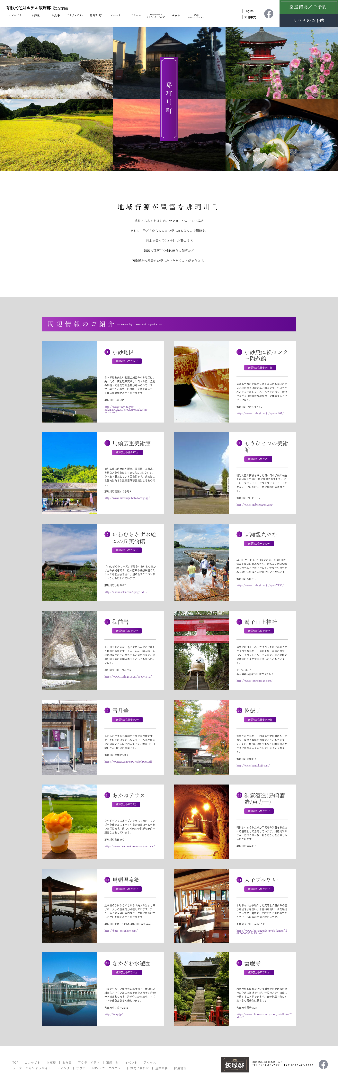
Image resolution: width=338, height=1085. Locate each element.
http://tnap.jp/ (113, 1014)
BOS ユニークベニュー (108, 1068)
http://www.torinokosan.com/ (254, 680)
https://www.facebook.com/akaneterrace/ (129, 846)
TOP (16, 1062)
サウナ (81, 1068)
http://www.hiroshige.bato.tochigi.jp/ (127, 498)
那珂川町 (112, 1062)
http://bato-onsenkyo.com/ (121, 930)
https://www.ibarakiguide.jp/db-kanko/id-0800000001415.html (262, 932)
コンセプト (32, 1062)
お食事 (67, 1062)
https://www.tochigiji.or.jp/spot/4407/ (260, 413)
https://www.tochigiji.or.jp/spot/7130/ (260, 585)
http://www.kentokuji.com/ (253, 765)
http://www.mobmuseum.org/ (254, 504)
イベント (131, 1062)
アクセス (150, 1062)
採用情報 (180, 1068)
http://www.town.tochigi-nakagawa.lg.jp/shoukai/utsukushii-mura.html (126, 409)
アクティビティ (89, 1062)
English (249, 11)
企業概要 (161, 1068)
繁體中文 (250, 17)
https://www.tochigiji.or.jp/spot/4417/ (128, 676)
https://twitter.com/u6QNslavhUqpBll (128, 761)
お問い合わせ (139, 1068)
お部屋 (51, 1062)
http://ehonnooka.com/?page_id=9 (125, 592)
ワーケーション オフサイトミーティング (41, 1068)
